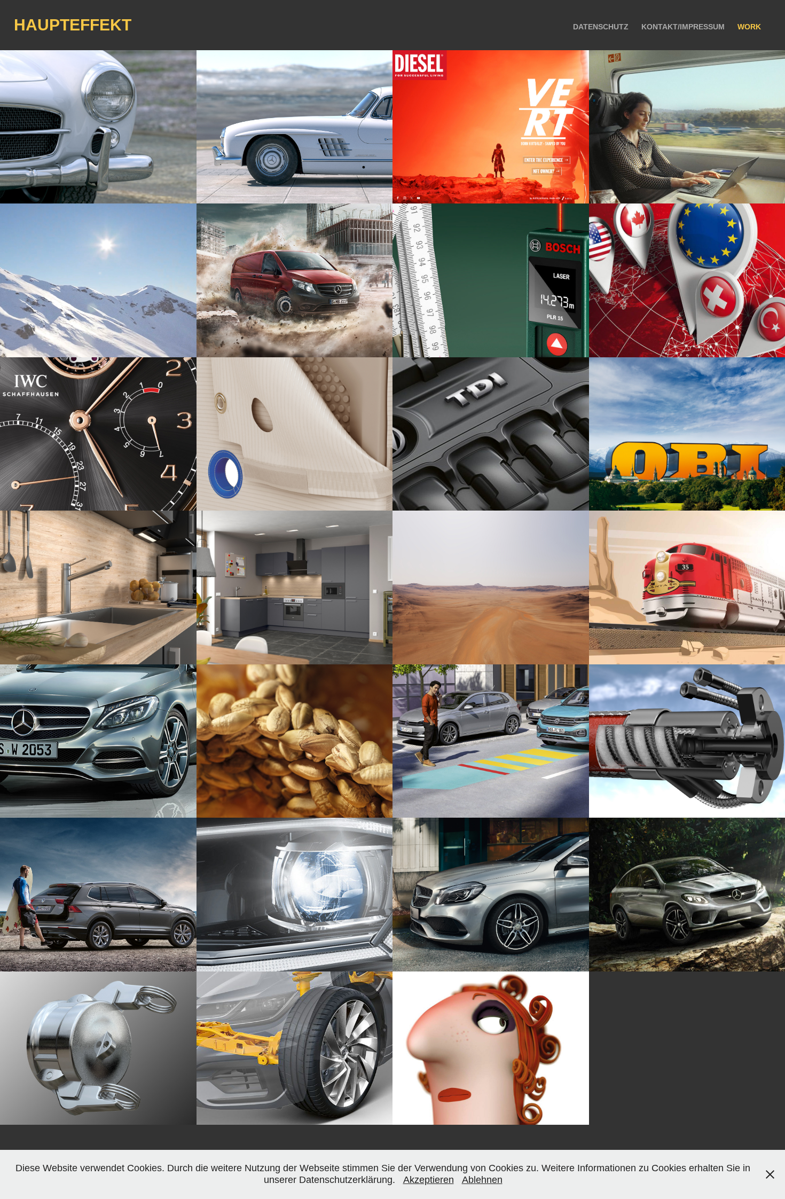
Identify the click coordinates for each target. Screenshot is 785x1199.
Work (749, 26)
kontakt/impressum (683, 26)
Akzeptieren (428, 1179)
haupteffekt (72, 25)
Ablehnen (482, 1179)
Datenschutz (601, 26)
